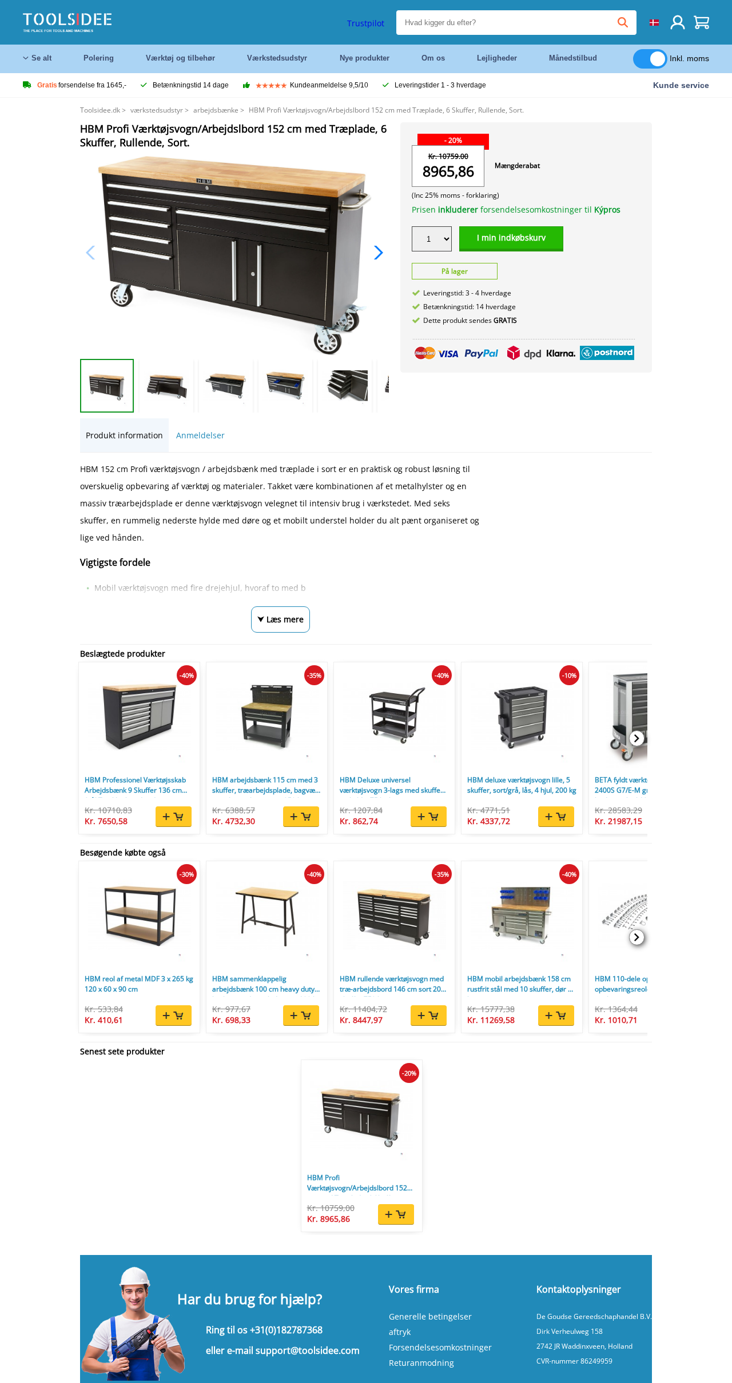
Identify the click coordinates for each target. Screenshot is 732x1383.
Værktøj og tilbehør (180, 58)
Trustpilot (365, 23)
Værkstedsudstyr (277, 58)
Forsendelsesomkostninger (440, 1347)
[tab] (124, 435)
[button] (375, 252)
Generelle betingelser (430, 1316)
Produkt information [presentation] (124, 435)
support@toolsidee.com (308, 1350)
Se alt (41, 58)
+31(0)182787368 (286, 1330)
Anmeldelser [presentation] (200, 435)
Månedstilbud (573, 58)
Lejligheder (497, 58)
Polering (98, 58)
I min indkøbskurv (511, 237)
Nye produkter (364, 58)
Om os (433, 58)
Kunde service (681, 85)
